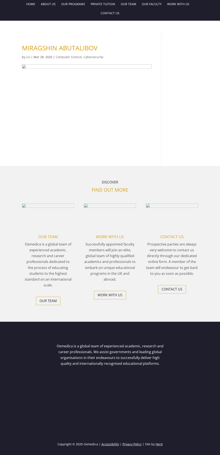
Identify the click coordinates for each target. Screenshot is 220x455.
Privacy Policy (132, 444)
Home (30, 4)
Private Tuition (103, 4)
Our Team (128, 4)
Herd (159, 444)
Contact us (110, 13)
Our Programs (73, 4)
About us (48, 4)
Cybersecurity (93, 57)
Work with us (178, 4)
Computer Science (69, 57)
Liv (28, 57)
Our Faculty (152, 4)
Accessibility (110, 444)
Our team (48, 300)
